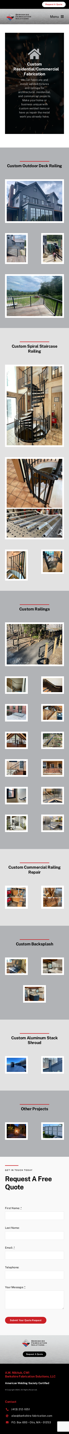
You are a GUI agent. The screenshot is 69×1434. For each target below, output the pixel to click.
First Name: (13, 1208)
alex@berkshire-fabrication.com (31, 1415)
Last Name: (12, 1227)
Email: (10, 1247)
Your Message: (15, 1287)
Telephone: (12, 1267)
